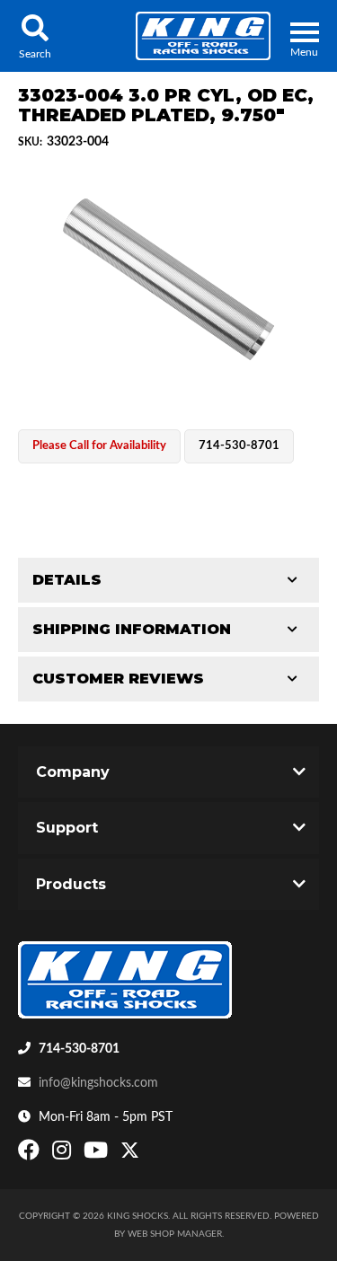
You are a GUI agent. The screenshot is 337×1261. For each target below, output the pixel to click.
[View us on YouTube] (98, 1154)
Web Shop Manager (175, 1234)
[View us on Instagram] (63, 1154)
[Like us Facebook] (31, 1154)
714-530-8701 (79, 1049)
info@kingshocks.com (98, 1083)
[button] (34, 36)
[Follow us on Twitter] (129, 1154)
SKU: (30, 142)
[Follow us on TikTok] (148, 1154)
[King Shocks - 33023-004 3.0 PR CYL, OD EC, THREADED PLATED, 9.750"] (168, 280)
